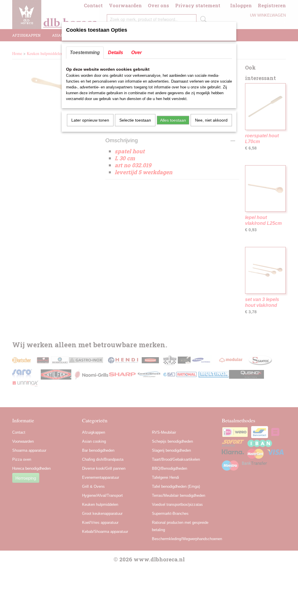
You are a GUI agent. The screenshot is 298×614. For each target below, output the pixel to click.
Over (136, 52)
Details (115, 52)
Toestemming (85, 52)
